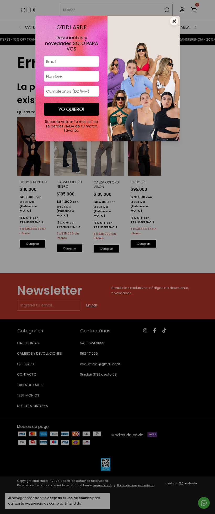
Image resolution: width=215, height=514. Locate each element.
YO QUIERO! (71, 109)
